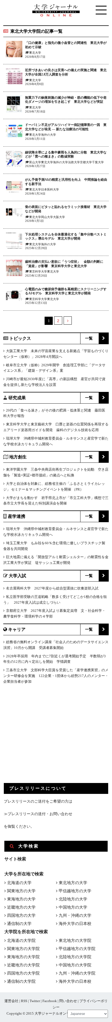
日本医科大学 (50, 189)
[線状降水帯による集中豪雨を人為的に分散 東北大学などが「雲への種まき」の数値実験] (14, 159)
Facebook (49, 1001)
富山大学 (35, 162)
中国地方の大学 (73, 907)
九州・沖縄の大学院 (77, 973)
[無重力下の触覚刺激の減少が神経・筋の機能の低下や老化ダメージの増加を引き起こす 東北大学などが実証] (14, 105)
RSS (24, 1001)
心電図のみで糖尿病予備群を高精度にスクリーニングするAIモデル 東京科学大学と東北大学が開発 (66, 291)
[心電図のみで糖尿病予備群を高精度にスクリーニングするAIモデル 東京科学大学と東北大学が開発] (14, 296)
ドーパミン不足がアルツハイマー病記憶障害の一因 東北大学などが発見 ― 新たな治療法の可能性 (66, 127)
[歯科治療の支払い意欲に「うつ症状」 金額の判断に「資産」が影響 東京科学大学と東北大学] (14, 269)
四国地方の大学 (21, 915)
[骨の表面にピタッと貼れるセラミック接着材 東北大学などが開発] (14, 214)
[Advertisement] (44, 738)
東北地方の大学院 (75, 940)
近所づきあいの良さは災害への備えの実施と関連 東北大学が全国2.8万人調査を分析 (66, 72)
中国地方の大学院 (75, 965)
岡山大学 (47, 217)
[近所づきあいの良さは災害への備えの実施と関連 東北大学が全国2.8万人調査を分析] (14, 77)
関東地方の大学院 (23, 949)
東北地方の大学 (73, 883)
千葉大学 (98, 162)
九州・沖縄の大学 (75, 915)
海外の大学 (48, 134)
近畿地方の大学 (21, 907)
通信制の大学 (19, 923)
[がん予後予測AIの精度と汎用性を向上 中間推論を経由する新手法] (14, 187)
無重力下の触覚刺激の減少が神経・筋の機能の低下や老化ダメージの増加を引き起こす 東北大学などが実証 (66, 100)
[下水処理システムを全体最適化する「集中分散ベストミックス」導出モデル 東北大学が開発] (14, 241)
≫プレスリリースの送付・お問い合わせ (38, 814)
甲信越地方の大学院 (77, 949)
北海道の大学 (19, 883)
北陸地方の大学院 (75, 957)
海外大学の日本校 (75, 923)
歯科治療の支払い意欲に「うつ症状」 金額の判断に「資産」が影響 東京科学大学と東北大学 (64, 264)
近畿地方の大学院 (23, 965)
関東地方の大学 (21, 891)
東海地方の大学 (21, 899)
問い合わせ (68, 1001)
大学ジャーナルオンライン (56, 1013)
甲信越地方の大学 (75, 891)
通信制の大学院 (21, 981)
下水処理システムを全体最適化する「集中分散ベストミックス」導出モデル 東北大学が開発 (66, 236)
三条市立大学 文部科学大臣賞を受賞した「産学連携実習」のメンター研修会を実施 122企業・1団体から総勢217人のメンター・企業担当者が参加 (55, 676)
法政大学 (74, 162)
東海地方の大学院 (23, 957)
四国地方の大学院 (23, 973)
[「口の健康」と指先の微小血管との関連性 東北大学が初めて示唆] (14, 50)
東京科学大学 (38, 271)
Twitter (35, 1001)
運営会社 (11, 1001)
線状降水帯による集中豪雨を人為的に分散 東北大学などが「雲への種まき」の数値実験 (66, 154)
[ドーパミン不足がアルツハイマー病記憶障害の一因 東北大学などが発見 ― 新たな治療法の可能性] (14, 132)
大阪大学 (59, 217)
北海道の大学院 (21, 940)
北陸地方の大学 (73, 899)
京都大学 (86, 162)
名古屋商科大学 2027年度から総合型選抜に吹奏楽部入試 (52, 588)
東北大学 (35, 52)
